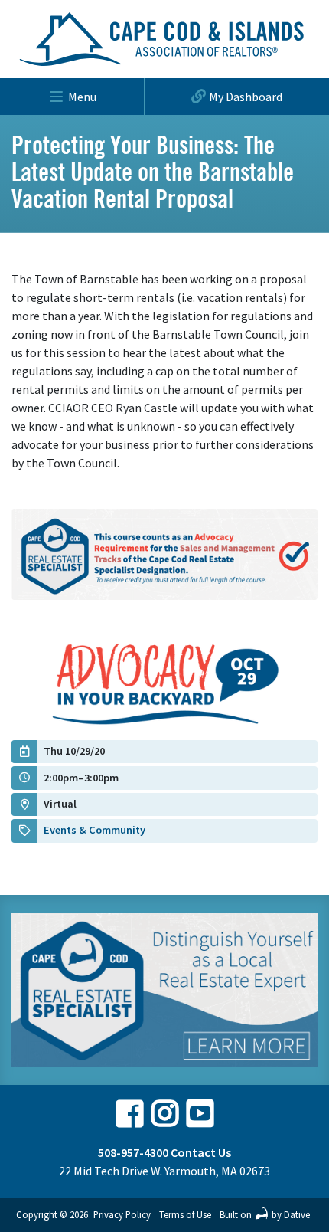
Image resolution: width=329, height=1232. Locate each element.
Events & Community (94, 830)
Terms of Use (185, 1214)
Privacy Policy (122, 1214)
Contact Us (201, 1152)
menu (82, 96)
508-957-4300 (133, 1152)
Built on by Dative (265, 1214)
